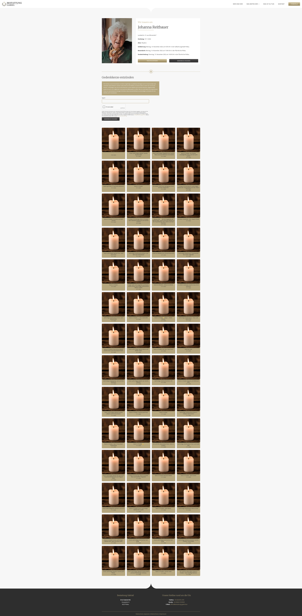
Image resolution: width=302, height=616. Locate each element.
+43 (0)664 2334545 (179, 602)
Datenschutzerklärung (122, 115)
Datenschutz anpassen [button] (142, 614)
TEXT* (103, 98)
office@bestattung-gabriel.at (140, 114)
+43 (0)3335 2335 (179, 600)
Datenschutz (154, 614)
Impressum (163, 614)
